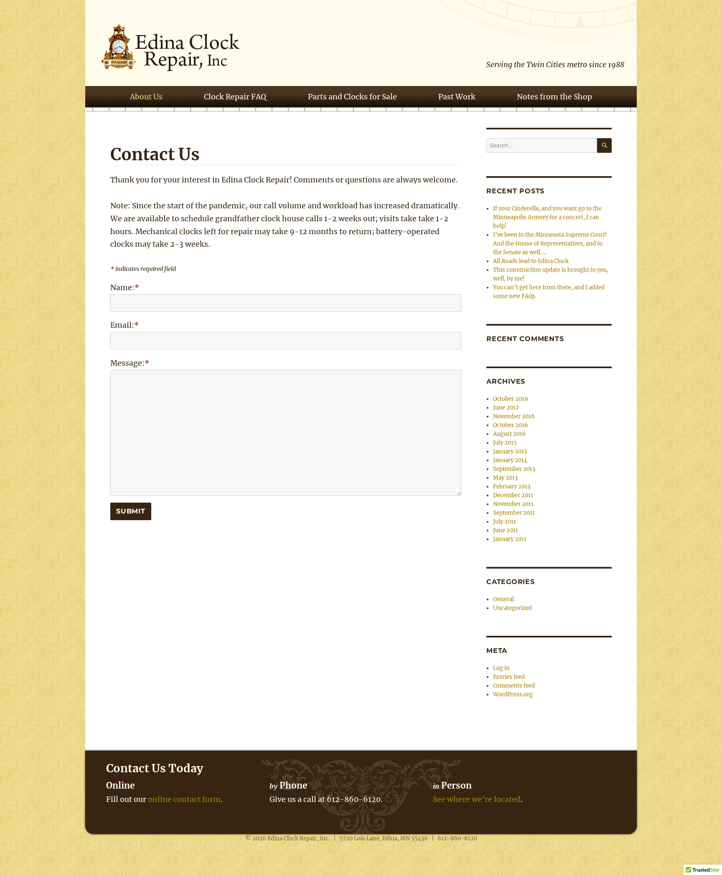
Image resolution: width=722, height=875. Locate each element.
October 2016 (510, 425)
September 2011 (514, 512)
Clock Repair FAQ (235, 96)
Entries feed (509, 676)
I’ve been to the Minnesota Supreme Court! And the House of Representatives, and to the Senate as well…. (550, 243)
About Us (146, 96)
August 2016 (509, 434)
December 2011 (513, 495)
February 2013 (511, 486)
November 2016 (514, 416)
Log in (501, 668)
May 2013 (505, 477)
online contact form (184, 799)
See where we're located (477, 799)
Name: (124, 287)
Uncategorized (512, 608)
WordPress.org (513, 694)
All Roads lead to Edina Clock (531, 261)
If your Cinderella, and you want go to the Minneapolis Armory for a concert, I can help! (547, 217)
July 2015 (505, 442)
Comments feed (514, 685)
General (503, 599)
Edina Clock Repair (292, 838)
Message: (129, 363)
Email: (124, 325)
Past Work (456, 96)
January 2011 (509, 539)
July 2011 (504, 521)
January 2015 (510, 451)
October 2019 (510, 398)
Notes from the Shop (554, 96)
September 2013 (514, 469)
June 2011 (505, 530)
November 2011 (513, 504)
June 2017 (506, 407)
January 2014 (510, 460)
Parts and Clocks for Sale (352, 96)
